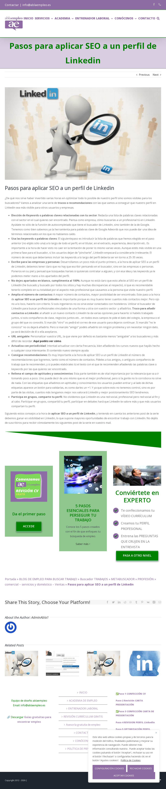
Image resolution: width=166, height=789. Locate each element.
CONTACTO (83, 733)
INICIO (83, 692)
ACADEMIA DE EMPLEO (83, 700)
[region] (124, 756)
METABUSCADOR (123, 579)
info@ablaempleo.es (36, 5)
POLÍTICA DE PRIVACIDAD (83, 749)
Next (156, 74)
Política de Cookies (131, 760)
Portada (10, 579)
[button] (158, 18)
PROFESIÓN (146, 579)
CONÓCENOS (83, 741)
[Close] (156, 733)
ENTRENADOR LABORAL (83, 708)
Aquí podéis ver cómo (47, 341)
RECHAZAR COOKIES (141, 768)
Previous (144, 74)
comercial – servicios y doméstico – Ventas (35, 584)
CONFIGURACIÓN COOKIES (109, 768)
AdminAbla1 (40, 617)
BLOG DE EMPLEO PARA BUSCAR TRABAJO (48, 579)
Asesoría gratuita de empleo (83, 724)
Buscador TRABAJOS (94, 579)
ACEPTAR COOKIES (124, 775)
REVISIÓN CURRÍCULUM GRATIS (83, 716)
